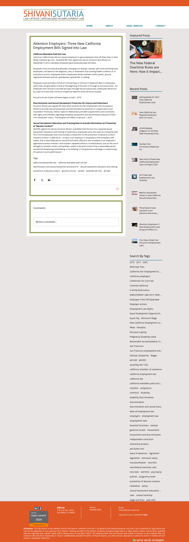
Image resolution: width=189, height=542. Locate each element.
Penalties (141, 327)
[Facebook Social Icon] (40, 508)
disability (145, 392)
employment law (150, 416)
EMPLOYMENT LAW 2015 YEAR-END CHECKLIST (146, 294)
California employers (140, 276)
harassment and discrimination (145, 434)
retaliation (135, 485)
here (145, 515)
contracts (134, 392)
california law (136, 378)
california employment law (44, 162)
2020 (145, 262)
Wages (154, 355)
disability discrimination (142, 397)
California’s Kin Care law (142, 280)
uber (132, 495)
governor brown (69, 171)
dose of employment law (142, 411)
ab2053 (81, 171)
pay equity (156, 471)
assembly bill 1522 (94, 171)
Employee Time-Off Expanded (144, 299)
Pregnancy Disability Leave (143, 336)
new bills (152, 462)
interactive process (139, 444)
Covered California (139, 285)
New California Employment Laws (146, 322)
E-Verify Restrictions (140, 290)
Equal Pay (134, 318)
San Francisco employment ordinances (146, 350)
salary (145, 485)
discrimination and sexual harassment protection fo (56, 167)
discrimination (137, 402)
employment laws (138, 420)
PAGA (132, 327)
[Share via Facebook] (34, 180)
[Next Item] (157, 49)
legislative (135, 458)
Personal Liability (138, 332)
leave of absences (138, 453)
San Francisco (136, 346)
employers (135, 416)
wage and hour (137, 499)
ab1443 (107, 171)
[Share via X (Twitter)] (41, 180)
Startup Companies (139, 355)
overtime (145, 471)
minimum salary (149, 458)
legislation (154, 453)
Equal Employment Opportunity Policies (146, 313)
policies (133, 476)
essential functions (139, 425)
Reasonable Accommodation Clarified (146, 341)
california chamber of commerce (146, 369)
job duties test (137, 448)
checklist (134, 388)
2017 (138, 262)
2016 (132, 262)
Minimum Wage (149, 318)
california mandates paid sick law (72, 162)
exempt (154, 425)
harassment (153, 430)
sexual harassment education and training (98, 167)
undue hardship (144, 495)
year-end (150, 499)
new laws (134, 471)
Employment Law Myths (141, 308)
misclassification (138, 462)
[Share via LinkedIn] (49, 180)
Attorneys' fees (137, 266)
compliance (145, 388)
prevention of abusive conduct (46, 171)
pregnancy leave (147, 476)
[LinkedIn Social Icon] (36, 508)
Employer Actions (138, 304)
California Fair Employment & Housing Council (146, 271)
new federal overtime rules (143, 467)
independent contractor (141, 439)
